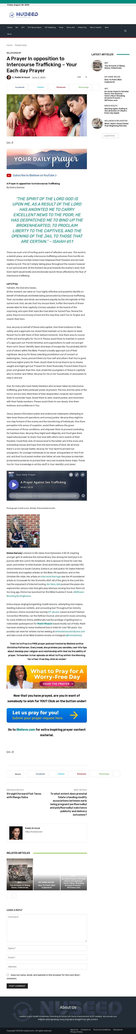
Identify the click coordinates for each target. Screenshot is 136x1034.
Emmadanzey (75, 635)
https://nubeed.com (33, 832)
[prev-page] (9, 896)
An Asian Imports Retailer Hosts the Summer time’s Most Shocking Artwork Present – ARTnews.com (74, 883)
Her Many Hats (53, 584)
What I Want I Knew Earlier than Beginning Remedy (116, 125)
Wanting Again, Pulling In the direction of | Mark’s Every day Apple (115, 111)
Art (19, 882)
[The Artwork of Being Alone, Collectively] (20, 874)
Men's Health (110, 106)
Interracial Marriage (51, 576)
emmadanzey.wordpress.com (70, 631)
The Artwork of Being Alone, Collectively (20, 886)
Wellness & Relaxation (115, 121)
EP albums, (54, 612)
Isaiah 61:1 (62, 241)
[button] (125, 30)
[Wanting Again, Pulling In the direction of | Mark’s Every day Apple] (97, 109)
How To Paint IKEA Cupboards (46, 886)
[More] (96, 87)
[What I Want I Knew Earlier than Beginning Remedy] (97, 123)
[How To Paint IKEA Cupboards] (47, 874)
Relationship (21, 45)
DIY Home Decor (46, 882)
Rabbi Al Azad (22, 77)
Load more (109, 135)
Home (9, 45)
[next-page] (14, 896)
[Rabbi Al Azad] (9, 77)
